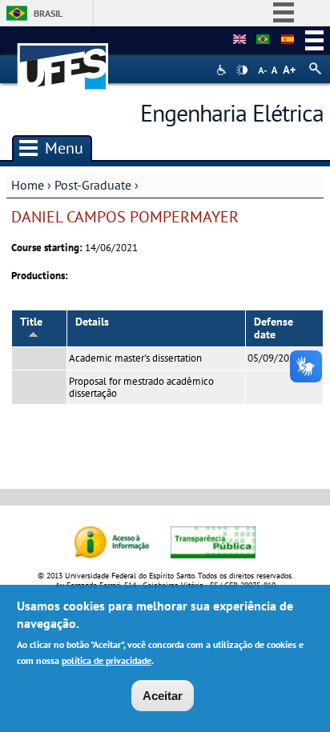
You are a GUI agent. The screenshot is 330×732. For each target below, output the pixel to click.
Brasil (48, 13)
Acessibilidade (223, 70)
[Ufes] (63, 59)
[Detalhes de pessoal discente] (239, 40)
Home (27, 185)
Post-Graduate (92, 185)
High (242, 70)
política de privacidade (106, 660)
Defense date (273, 328)
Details (92, 321)
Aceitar (163, 695)
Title (31, 321)
